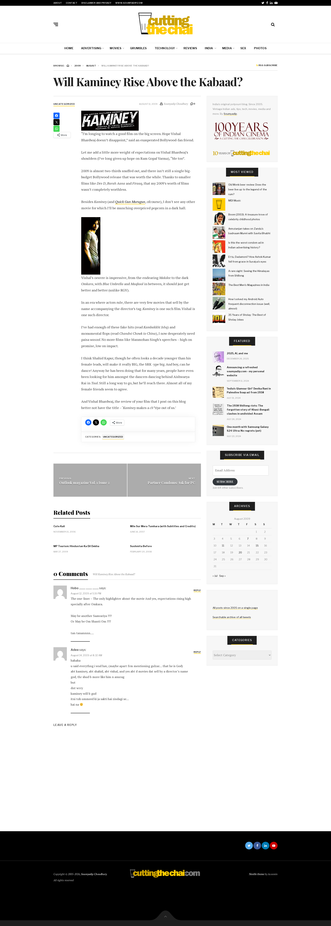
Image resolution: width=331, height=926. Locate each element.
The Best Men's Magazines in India (248, 284)
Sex (243, 48)
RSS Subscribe (268, 65)
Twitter (262, 3)
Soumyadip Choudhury (94, 874)
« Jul (215, 575)
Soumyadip (230, 113)
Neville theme (256, 874)
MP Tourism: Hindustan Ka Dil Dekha (76, 546)
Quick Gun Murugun (130, 201)
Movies (115, 48)
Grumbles (138, 48)
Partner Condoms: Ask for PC (171, 482)
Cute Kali (59, 526)
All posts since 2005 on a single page (235, 607)
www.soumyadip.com (129, 3)
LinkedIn (271, 3)
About (57, 3)
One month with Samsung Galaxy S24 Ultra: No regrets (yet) (248, 428)
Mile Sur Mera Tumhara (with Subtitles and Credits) (163, 526)
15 (257, 545)
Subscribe (225, 481)
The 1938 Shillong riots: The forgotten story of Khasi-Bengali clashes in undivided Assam (248, 409)
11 (223, 545)
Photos (260, 48)
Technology (165, 48)
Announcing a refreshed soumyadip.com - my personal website (245, 371)
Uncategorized (64, 104)
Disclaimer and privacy (96, 3)
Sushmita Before (141, 546)
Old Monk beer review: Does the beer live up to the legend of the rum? (247, 189)
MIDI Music (234, 200)
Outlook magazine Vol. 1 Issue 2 (84, 482)
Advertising (91, 48)
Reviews (190, 48)
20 (240, 552)
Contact (72, 3)
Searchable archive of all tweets (232, 617)
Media (227, 48)
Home (68, 48)
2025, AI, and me (237, 353)
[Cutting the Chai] (165, 23)
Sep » (222, 575)
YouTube (276, 3)
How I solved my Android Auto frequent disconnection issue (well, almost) (249, 304)
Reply (197, 590)
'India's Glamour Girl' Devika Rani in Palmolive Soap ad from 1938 (249, 390)
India (209, 48)
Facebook (267, 3)
